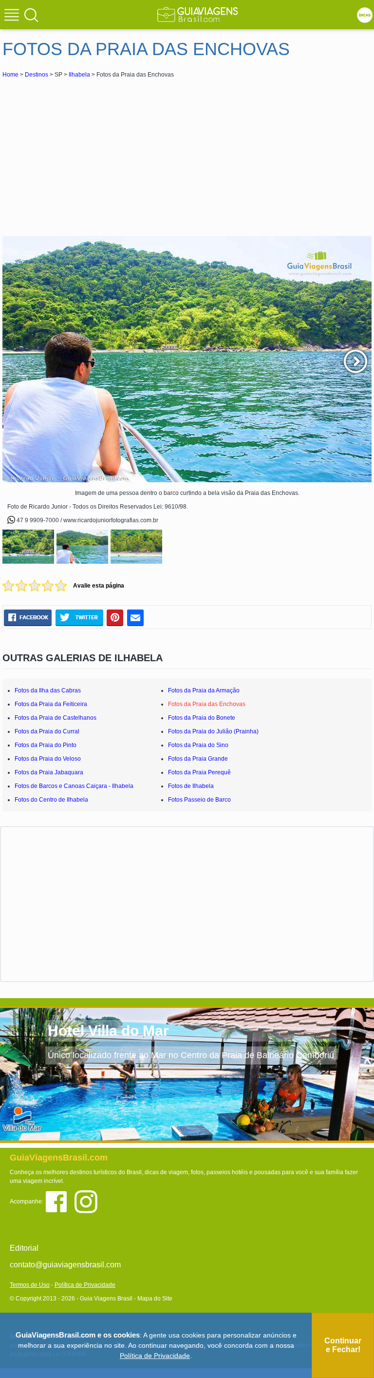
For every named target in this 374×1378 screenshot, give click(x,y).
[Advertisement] (89, 153)
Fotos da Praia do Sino (198, 745)
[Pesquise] (31, 14)
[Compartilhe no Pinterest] (115, 617)
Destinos (36, 74)
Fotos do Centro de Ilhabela (51, 799)
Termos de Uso (30, 1284)
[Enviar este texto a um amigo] (135, 617)
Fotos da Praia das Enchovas (206, 704)
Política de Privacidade (85, 1284)
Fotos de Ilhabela (191, 786)
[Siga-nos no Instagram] (88, 1201)
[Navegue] (13, 16)
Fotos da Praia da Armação (204, 690)
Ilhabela (79, 74)
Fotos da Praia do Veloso (48, 758)
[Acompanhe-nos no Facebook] (60, 1201)
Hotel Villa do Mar (108, 1031)
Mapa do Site (154, 1298)
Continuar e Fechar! (342, 1345)
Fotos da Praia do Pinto (45, 745)
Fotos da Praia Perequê (199, 772)
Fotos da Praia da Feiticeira (51, 704)
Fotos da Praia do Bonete (201, 717)
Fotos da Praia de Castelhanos (55, 717)
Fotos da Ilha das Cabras (48, 690)
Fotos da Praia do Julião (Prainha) (213, 731)
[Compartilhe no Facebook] (28, 617)
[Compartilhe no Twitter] (79, 617)
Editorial (24, 1248)
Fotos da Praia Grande (198, 758)
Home (10, 74)
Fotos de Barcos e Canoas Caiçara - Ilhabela (74, 786)
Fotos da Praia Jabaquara (49, 772)
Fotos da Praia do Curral (47, 731)
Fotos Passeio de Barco (199, 799)
